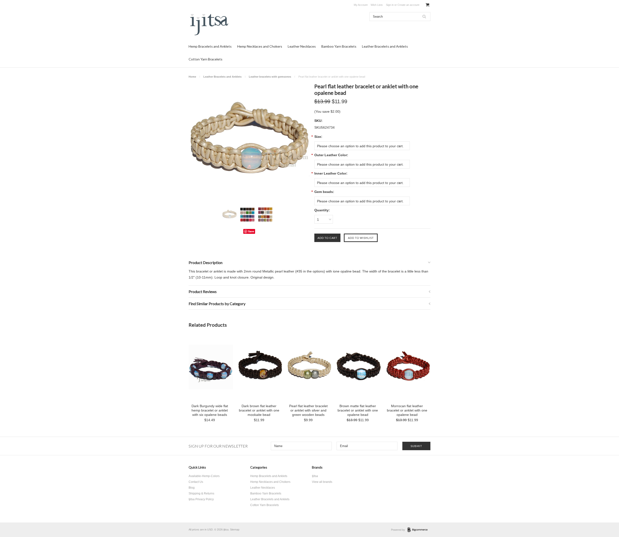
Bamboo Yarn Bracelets (338, 46)
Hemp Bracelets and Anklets (210, 46)
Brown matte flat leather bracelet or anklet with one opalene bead (358, 410)
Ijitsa (315, 476)
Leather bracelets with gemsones (270, 76)
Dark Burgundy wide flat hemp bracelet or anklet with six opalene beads (210, 410)
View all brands (322, 482)
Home (192, 76)
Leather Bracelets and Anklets (385, 46)
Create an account (408, 4)
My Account (361, 4)
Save (251, 231)
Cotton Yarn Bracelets (205, 59)
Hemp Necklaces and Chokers (259, 46)
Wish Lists (377, 4)
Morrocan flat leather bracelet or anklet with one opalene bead (407, 410)
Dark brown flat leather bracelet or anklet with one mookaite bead (259, 410)
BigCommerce (418, 530)
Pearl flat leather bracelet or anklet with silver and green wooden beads (308, 410)
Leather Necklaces (302, 46)
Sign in (390, 4)
